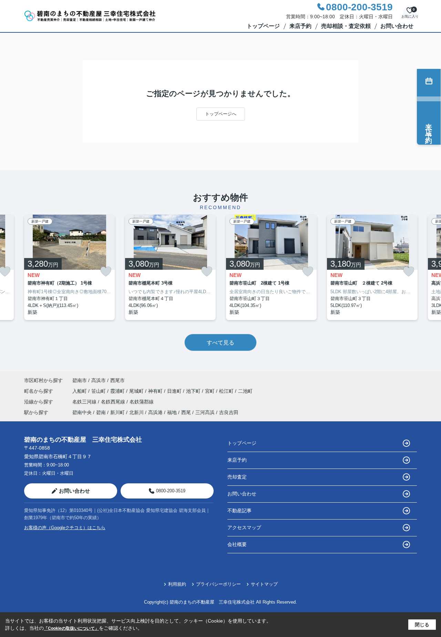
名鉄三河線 (85, 401)
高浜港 (155, 412)
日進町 (175, 391)
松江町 (227, 391)
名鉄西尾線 (113, 401)
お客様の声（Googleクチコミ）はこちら (64, 527)
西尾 (186, 412)
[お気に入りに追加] (105, 271)
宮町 (210, 391)
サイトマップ (264, 584)
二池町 (245, 391)
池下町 (194, 391)
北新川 (136, 412)
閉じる (422, 624)
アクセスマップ (244, 527)
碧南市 (79, 380)
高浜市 (98, 380)
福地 (172, 412)
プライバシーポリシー (218, 584)
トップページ (263, 26)
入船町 (80, 391)
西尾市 (117, 380)
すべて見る (220, 343)
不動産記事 (239, 510)
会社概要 (237, 544)
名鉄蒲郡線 (142, 401)
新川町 (117, 412)
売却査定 (237, 477)
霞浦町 (118, 391)
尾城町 (137, 391)
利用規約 (177, 584)
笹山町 (99, 391)
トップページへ (220, 113)
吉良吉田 (228, 412)
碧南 (101, 412)
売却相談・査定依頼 (346, 26)
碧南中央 (82, 412)
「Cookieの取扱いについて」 (71, 628)
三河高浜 (205, 412)
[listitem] (69, 267)
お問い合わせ (396, 26)
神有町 (156, 391)
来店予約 (300, 26)
